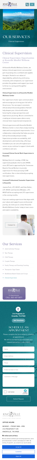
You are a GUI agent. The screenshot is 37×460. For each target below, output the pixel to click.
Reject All (18, 456)
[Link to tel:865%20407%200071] (27, 4)
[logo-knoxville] (12, 411)
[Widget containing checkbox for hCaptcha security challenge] (16, 392)
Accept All (18, 447)
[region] (18, 446)
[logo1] (10, 2)
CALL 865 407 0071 (14, 297)
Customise (18, 451)
